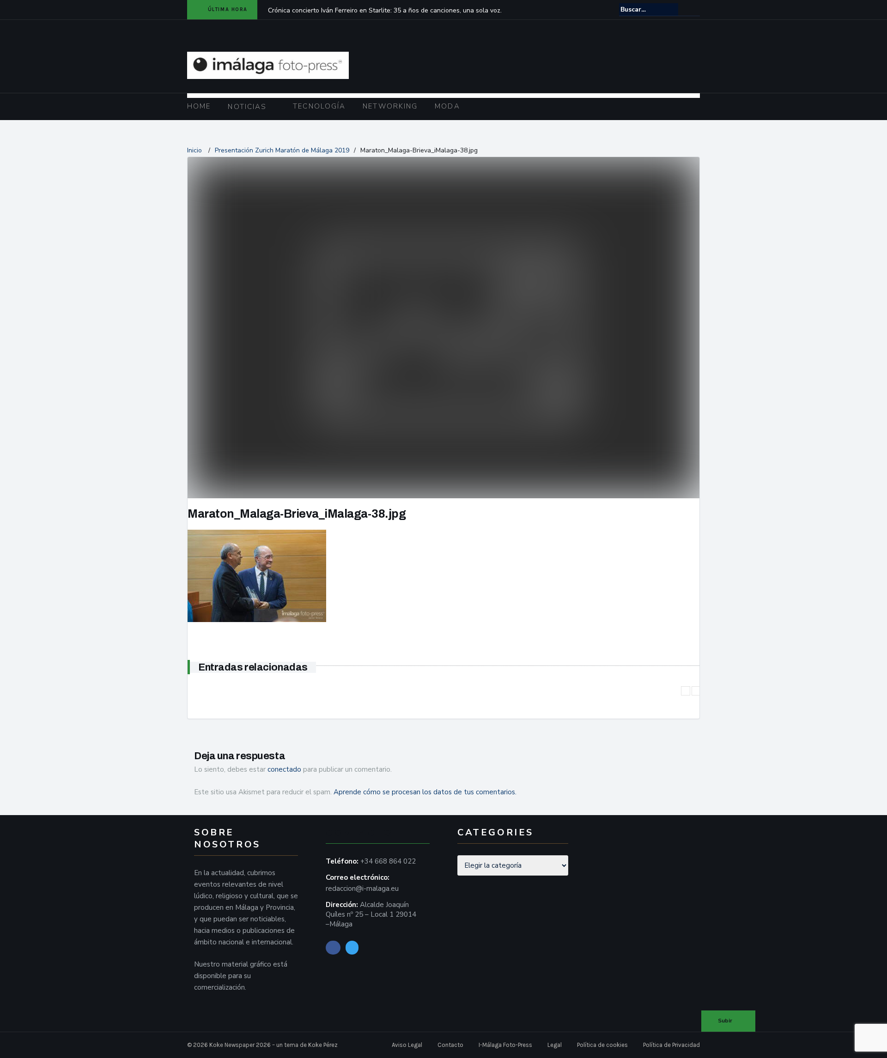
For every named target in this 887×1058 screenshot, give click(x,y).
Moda (447, 106)
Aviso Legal (407, 1044)
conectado (284, 769)
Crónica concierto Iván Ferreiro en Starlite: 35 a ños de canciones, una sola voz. (385, 10)
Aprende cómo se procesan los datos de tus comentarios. (425, 792)
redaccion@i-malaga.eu (362, 888)
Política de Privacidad (671, 1044)
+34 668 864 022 (388, 861)
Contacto (450, 1044)
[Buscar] (693, 9)
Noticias (247, 106)
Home (199, 106)
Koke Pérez (323, 1044)
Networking (390, 106)
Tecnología (319, 106)
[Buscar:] (648, 9)
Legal (554, 1044)
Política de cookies (602, 1044)
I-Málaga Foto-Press (505, 1044)
